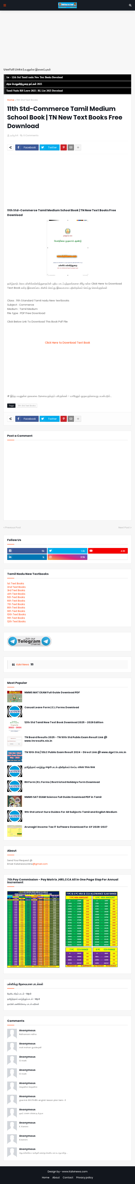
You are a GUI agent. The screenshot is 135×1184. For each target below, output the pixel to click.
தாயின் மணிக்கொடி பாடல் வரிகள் (23, 1004)
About (56, 1177)
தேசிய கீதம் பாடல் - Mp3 (19, 993)
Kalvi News (22, 664)
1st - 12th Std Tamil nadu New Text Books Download (34, 77)
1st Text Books (15, 583)
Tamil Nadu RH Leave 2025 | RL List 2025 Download (34, 90)
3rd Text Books (16, 590)
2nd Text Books (16, 587)
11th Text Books (16, 618)
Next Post (124, 527)
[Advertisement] (67, 40)
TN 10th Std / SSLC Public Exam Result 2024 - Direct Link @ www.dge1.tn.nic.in (75, 752)
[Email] (71, 147)
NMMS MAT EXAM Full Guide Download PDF (52, 692)
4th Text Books (16, 594)
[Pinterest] (63, 147)
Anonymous (27, 1030)
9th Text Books (16, 611)
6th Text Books (16, 600)
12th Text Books (16, 621)
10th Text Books (16, 614)
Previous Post (13, 527)
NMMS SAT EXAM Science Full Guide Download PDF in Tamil (62, 797)
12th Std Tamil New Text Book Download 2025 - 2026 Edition (63, 722)
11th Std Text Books (27, 100)
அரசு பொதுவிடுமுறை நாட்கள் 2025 (24, 84)
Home (10, 100)
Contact (68, 1177)
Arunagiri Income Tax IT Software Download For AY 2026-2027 (65, 827)
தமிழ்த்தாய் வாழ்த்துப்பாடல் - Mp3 (23, 999)
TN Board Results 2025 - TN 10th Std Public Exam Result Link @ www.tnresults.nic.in (65, 739)
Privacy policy (84, 1177)
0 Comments (30, 135)
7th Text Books (16, 604)
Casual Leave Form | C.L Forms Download (51, 707)
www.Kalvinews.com (75, 1171)
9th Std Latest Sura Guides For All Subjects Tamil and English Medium (70, 812)
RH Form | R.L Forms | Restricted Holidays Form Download (62, 782)
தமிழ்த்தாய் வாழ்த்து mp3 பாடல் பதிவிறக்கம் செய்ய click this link (59, 767)
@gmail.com (40, 864)
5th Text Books (16, 597)
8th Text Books (16, 607)
